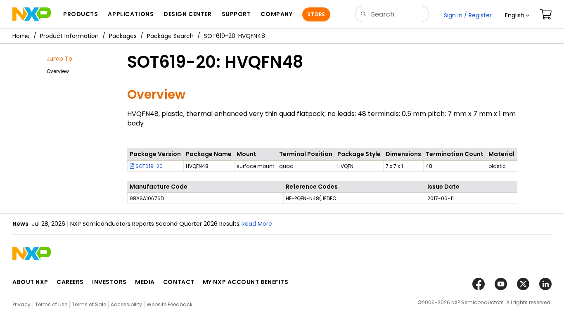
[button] (517, 15)
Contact (178, 282)
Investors (109, 282)
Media (145, 282)
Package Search (170, 36)
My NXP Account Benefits (246, 282)
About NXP (30, 282)
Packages (123, 36)
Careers (70, 282)
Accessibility (126, 304)
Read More (257, 224)
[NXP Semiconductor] (31, 14)
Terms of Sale (89, 304)
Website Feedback (169, 304)
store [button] (316, 14)
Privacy (21, 304)
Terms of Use (51, 304)
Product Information (69, 36)
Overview (58, 71)
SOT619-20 (148, 166)
